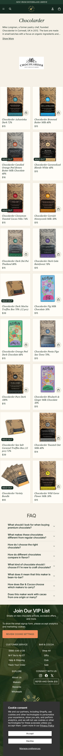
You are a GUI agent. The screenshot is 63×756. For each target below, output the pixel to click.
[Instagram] (40, 675)
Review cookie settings (20, 634)
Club (46, 660)
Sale (46, 665)
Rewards (16, 687)
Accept (30, 733)
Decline (30, 741)
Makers (16, 682)
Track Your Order (16, 665)
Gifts (46, 655)
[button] (16, 644)
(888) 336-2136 (17, 650)
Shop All (46, 650)
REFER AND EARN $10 (46, 681)
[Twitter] (52, 675)
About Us (16, 677)
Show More (8, 38)
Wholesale (17, 691)
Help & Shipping (17, 660)
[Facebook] (46, 675)
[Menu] (3, 8)
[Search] (10, 9)
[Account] (52, 9)
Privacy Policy (47, 725)
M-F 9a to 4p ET (16, 655)
